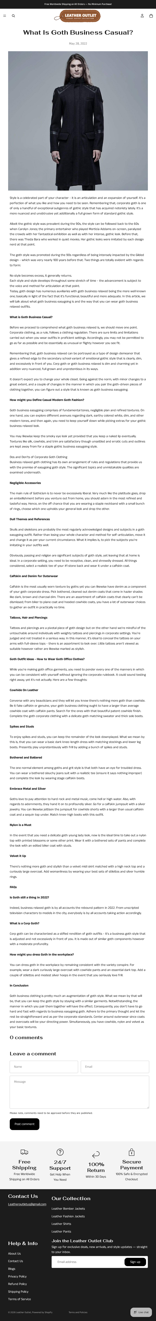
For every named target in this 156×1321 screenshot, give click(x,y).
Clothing (61, 457)
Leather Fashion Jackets (68, 1216)
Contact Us (15, 1261)
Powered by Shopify (42, 1312)
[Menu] (4, 15)
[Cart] (151, 15)
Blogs (11, 1269)
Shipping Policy (18, 1291)
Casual (46, 317)
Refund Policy (17, 1284)
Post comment (25, 1124)
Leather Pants (61, 1231)
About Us (14, 1253)
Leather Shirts (61, 1224)
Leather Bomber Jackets (68, 1208)
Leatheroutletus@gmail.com (27, 1204)
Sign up (135, 1261)
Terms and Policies (78, 1312)
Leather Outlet (23, 1312)
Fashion (77, 400)
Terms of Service (19, 1299)
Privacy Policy (17, 1276)
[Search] (13, 15)
